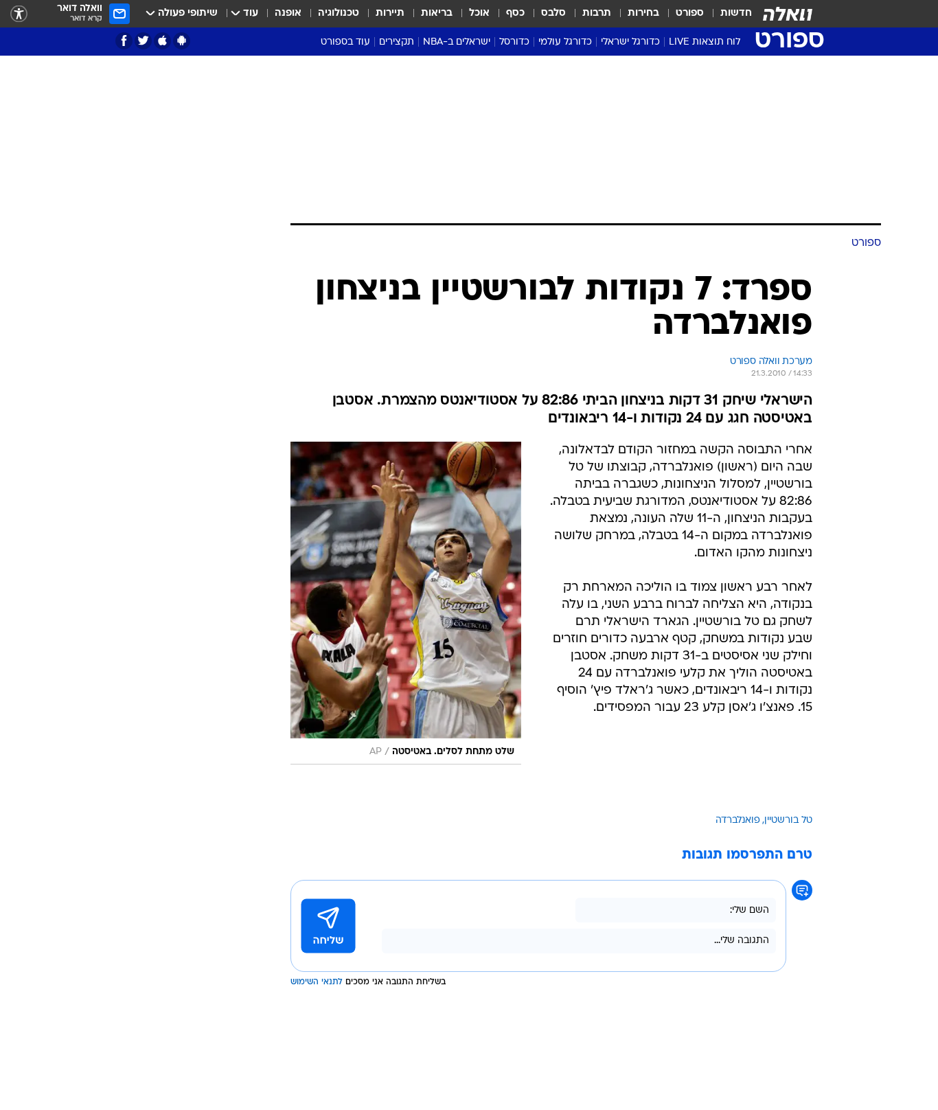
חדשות (736, 13)
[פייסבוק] (124, 40)
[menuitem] (728, 13)
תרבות (596, 13)
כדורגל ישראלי (630, 42)
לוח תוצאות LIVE (704, 42)
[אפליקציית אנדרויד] (181, 40)
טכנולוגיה (338, 13)
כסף (515, 13)
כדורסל (514, 42)
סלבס (553, 13)
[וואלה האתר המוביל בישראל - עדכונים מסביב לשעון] (787, 14)
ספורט (690, 13)
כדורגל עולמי (565, 42)
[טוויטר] (143, 40)
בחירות (643, 13)
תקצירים (396, 42)
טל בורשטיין (788, 820)
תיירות (390, 13)
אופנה (288, 13)
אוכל (479, 13)
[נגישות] (18, 14)
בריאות (437, 13)
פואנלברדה (738, 820)
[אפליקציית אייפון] (162, 40)
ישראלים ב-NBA (456, 42)
